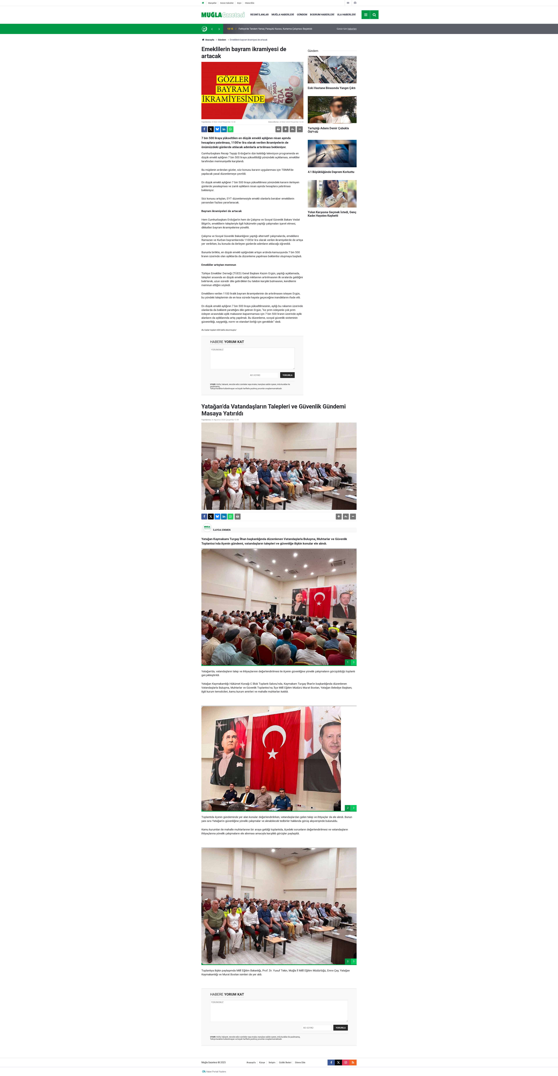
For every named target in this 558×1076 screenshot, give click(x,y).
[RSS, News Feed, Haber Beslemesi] (353, 1062)
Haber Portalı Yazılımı (216, 1071)
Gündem (302, 14)
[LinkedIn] (224, 129)
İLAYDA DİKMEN (221, 530)
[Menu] (366, 15)
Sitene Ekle (249, 3)
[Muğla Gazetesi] (223, 14)
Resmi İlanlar (259, 14)
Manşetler (212, 3)
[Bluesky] (217, 129)
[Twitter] (211, 129)
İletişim (272, 1062)
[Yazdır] (278, 129)
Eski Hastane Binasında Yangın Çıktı (257, 28)
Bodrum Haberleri (322, 14)
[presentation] (211, 29)
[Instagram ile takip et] (345, 1062)
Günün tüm (347, 28)
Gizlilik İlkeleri (285, 1062)
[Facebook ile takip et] (331, 1062)
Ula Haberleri (346, 14)
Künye (262, 1062)
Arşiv (239, 3)
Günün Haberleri (227, 3)
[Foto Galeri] (355, 2)
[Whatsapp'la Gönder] (230, 129)
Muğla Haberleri (283, 14)
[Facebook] (204, 129)
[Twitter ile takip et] (338, 1062)
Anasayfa (209, 40)
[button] (285, 129)
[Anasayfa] (203, 3)
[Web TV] (348, 2)
